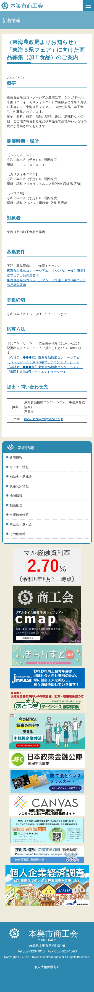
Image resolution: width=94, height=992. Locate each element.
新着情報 (16, 457)
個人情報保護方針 (47, 967)
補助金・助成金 (21, 476)
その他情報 (18, 534)
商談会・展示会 (21, 524)
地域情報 (16, 495)
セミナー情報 (19, 467)
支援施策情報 (19, 515)
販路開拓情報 (19, 486)
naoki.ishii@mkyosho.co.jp (43, 419)
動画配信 (16, 505)
